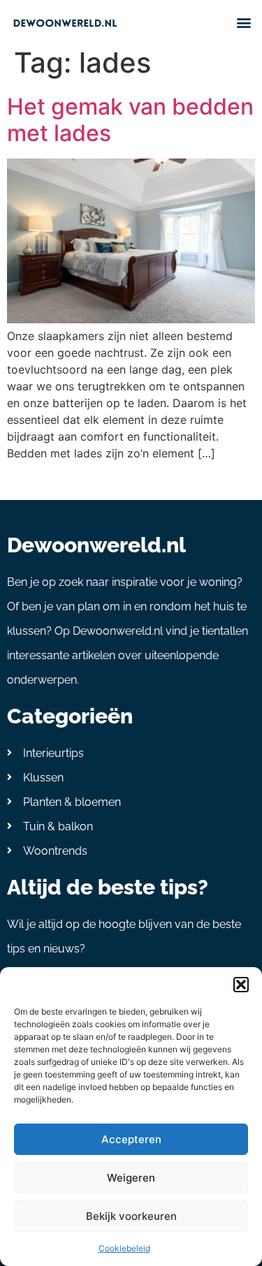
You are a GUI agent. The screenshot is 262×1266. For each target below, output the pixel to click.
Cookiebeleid (124, 1248)
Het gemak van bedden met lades (130, 120)
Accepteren (131, 1139)
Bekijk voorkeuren (131, 1216)
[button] (241, 985)
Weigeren (131, 1177)
